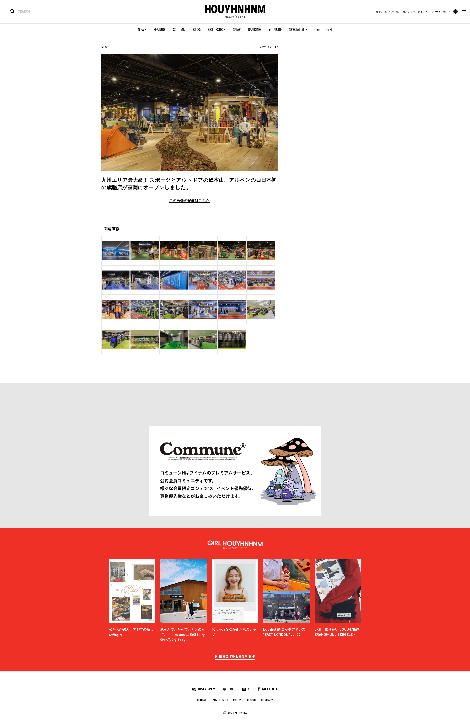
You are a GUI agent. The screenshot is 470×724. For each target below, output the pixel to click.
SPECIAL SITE (298, 29)
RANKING (254, 29)
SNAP (237, 29)
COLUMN (179, 29)
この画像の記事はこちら (189, 201)
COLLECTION (217, 29)
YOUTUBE (275, 29)
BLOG (197, 29)
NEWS (142, 29)
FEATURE (159, 29)
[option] (132, 600)
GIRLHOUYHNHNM (235, 657)
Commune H (323, 29)
